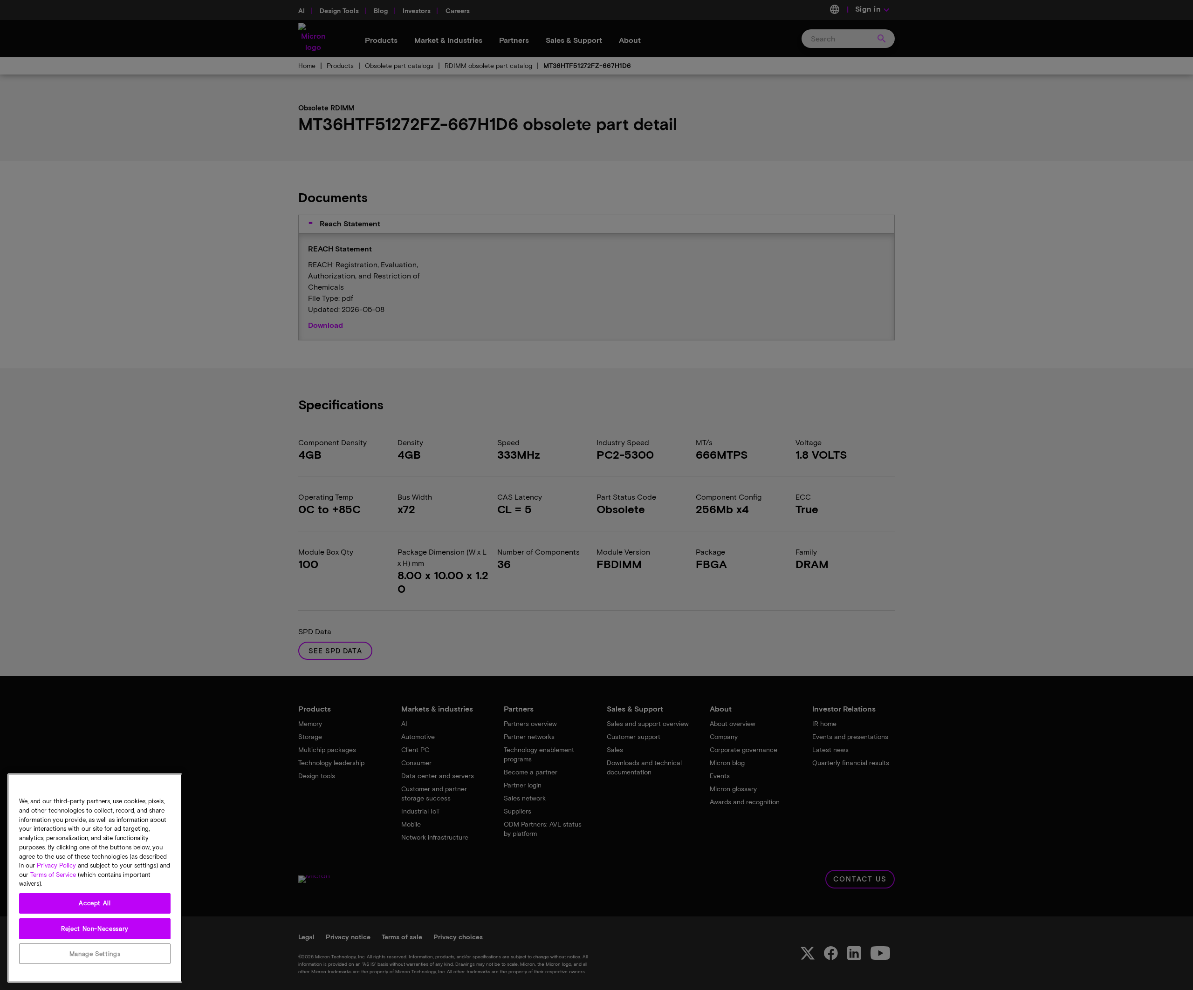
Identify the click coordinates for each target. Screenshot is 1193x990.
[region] (94, 878)
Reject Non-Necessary (95, 928)
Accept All (95, 903)
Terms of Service (53, 874)
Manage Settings (95, 953)
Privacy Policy (56, 865)
